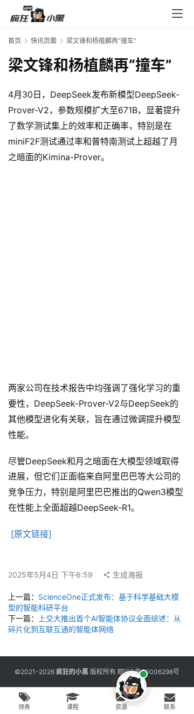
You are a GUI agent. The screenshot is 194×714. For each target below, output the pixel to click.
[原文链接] (31, 533)
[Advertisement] (97, 272)
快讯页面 (44, 41)
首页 (14, 41)
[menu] (177, 13)
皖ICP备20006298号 (148, 672)
